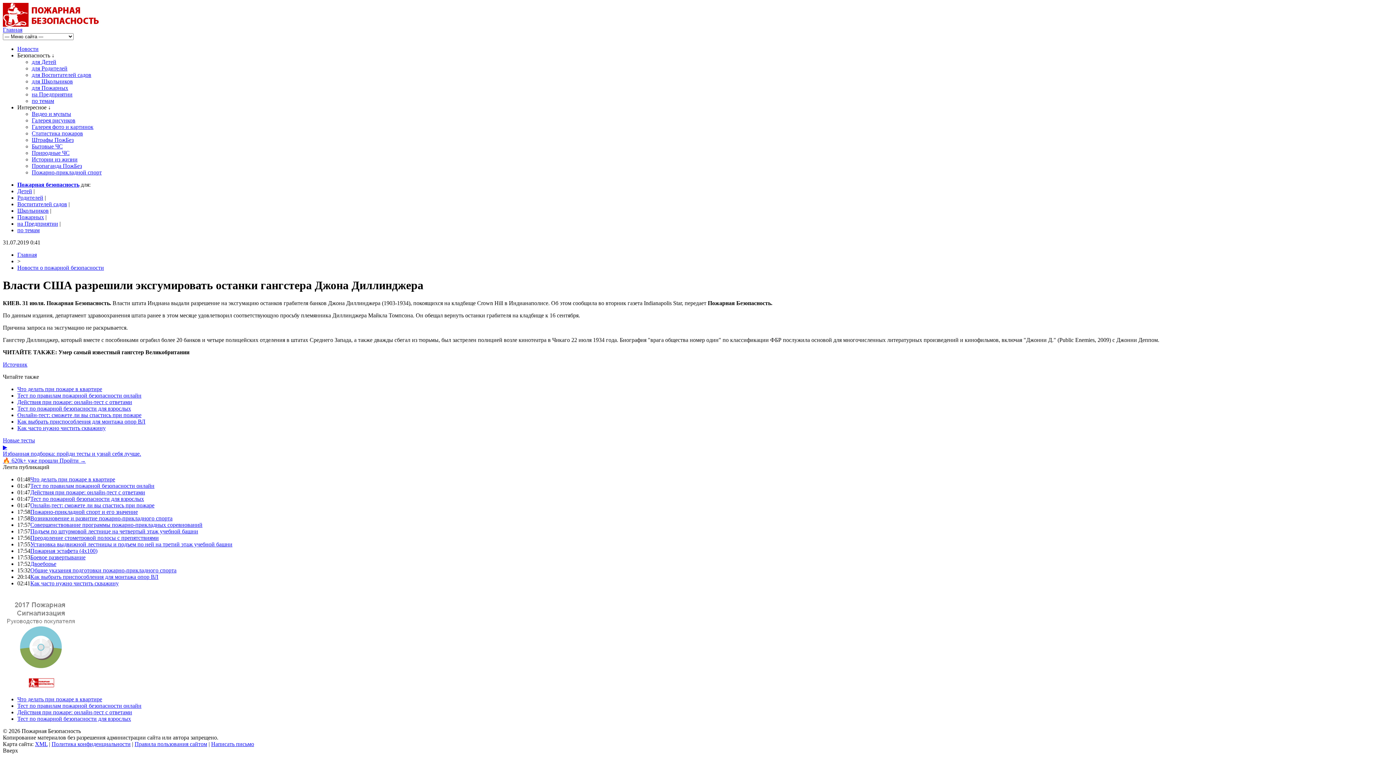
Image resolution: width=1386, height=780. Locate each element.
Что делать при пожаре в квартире (59, 389)
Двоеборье (43, 564)
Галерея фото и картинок (62, 127)
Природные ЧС (51, 153)
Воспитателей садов (42, 204)
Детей (24, 191)
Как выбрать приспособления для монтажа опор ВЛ (81, 422)
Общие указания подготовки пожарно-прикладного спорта (103, 570)
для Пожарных (50, 88)
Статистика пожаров (57, 133)
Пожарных (30, 217)
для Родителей (49, 68)
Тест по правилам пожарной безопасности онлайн (79, 396)
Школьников (33, 211)
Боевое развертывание (58, 557)
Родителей (30, 198)
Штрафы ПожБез (53, 140)
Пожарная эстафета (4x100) (63, 551)
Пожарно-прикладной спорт (67, 172)
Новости (28, 49)
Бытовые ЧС (47, 146)
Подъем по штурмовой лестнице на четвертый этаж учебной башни (114, 531)
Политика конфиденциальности (91, 744)
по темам (43, 101)
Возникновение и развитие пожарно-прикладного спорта (101, 518)
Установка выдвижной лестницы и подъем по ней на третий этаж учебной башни (131, 544)
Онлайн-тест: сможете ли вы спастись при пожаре (79, 415)
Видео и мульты (51, 114)
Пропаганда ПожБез (57, 166)
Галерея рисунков (53, 120)
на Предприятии (52, 94)
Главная (12, 30)
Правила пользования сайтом (171, 744)
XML (41, 744)
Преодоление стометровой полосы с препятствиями (94, 538)
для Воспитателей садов (61, 75)
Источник (15, 364)
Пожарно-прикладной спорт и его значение (84, 512)
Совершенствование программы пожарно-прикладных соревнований (116, 525)
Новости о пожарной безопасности (60, 268)
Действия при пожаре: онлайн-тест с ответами (74, 402)
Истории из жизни (55, 159)
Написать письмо (232, 744)
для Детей (44, 62)
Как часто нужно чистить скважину (61, 428)
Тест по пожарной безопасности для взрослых (74, 409)
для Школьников (52, 81)
